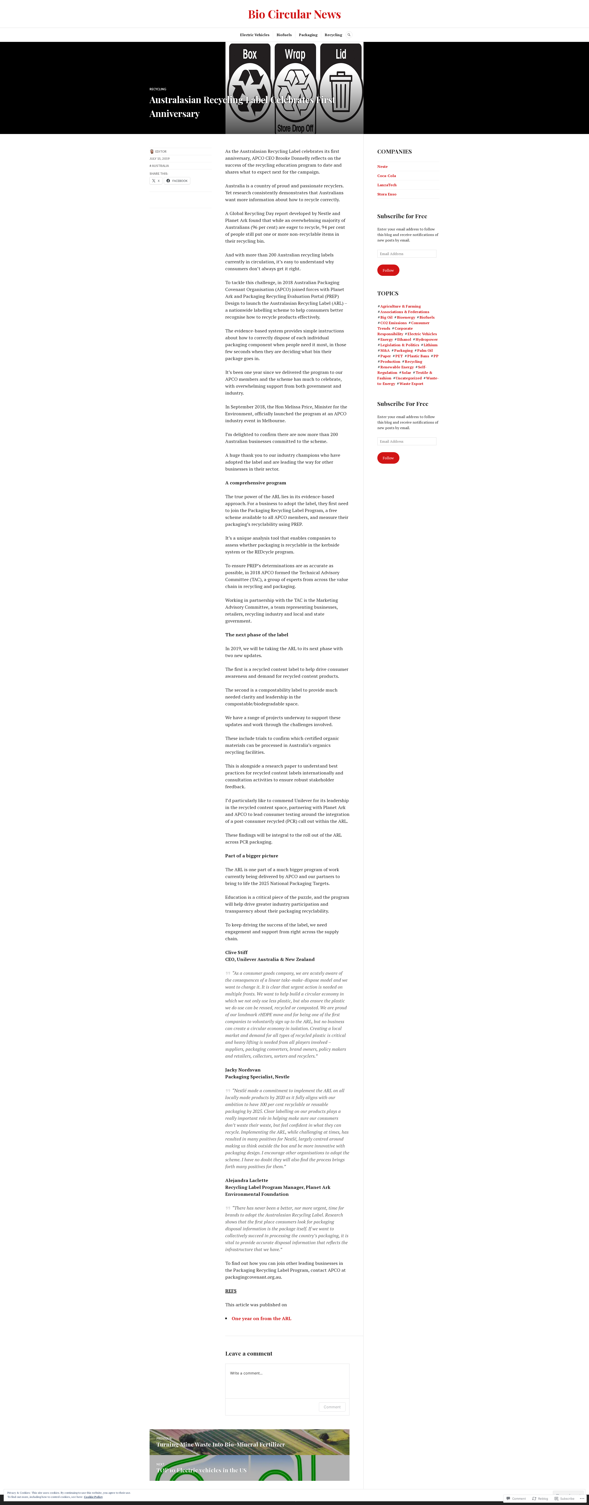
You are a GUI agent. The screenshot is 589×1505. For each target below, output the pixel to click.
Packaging (308, 34)
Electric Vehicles (254, 34)
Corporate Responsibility (395, 331)
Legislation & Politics (399, 344)
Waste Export (411, 383)
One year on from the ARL (261, 1318)
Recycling (333, 34)
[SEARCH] (349, 34)
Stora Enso (386, 194)
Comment (332, 1407)
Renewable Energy (397, 367)
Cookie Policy (93, 1497)
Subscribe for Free (402, 216)
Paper (385, 355)
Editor (161, 151)
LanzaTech (387, 184)
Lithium (431, 344)
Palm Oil (425, 350)
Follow (388, 270)
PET (399, 355)
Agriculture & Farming (400, 306)
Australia (160, 166)
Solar (406, 372)
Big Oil (386, 317)
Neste (382, 166)
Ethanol (404, 339)
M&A (385, 350)
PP (436, 355)
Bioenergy (406, 317)
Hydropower (427, 339)
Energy (386, 339)
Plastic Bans (418, 355)
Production (390, 361)
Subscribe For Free (402, 403)
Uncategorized (409, 378)
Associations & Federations (404, 311)
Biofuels (284, 34)
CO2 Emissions (393, 322)
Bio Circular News (294, 13)
